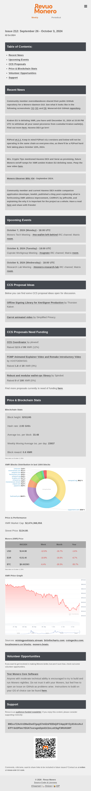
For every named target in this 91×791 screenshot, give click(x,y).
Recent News (16, 55)
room (10, 238)
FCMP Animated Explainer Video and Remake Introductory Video (44, 357)
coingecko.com (74, 640)
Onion (48, 786)
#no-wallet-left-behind (45, 234)
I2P (58, 786)
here (24, 128)
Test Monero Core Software (22, 674)
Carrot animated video (20, 317)
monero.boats (41, 644)
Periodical (56, 18)
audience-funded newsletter (28, 712)
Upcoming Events (19, 59)
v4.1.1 (18, 140)
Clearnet (36, 786)
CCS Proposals (17, 64)
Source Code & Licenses (45, 783)
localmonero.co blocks (18, 644)
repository (75, 108)
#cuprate (45, 253)
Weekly (35, 18)
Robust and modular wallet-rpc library (29, 375)
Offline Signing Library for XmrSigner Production (35, 302)
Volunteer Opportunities (22, 73)
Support (13, 77)
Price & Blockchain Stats (23, 68)
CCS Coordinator (17, 342)
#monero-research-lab (46, 267)
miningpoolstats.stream (29, 640)
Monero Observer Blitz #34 (20, 178)
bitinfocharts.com (54, 640)
